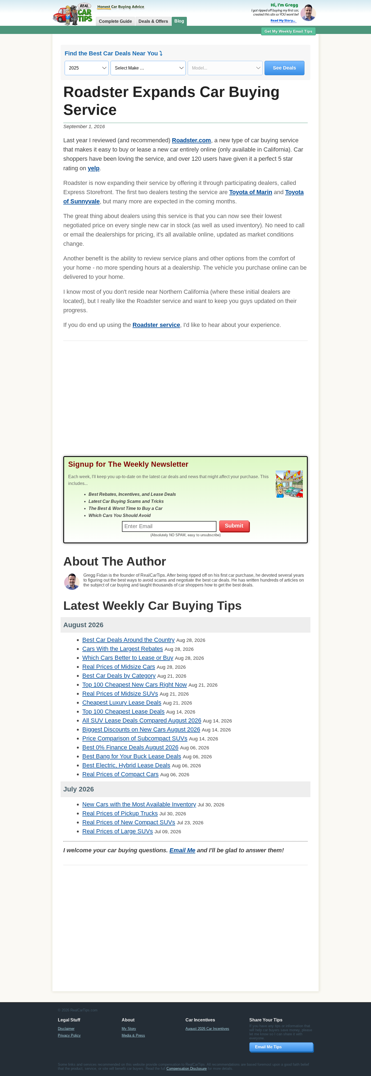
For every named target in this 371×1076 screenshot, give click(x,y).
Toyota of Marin (250, 192)
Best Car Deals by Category (119, 675)
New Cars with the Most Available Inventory (139, 804)
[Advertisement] (185, 404)
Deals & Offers (153, 21)
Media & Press (133, 1035)
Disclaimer (66, 1029)
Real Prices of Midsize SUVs (120, 693)
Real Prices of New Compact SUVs (128, 822)
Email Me (182, 850)
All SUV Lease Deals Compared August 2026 (141, 720)
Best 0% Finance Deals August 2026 (130, 747)
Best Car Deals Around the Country (128, 639)
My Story (129, 1029)
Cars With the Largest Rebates (122, 648)
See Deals (284, 68)
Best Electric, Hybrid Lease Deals (126, 765)
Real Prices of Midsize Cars (118, 666)
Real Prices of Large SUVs (117, 831)
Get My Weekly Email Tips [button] (288, 31)
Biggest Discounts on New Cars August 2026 (141, 729)
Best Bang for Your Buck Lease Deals (131, 756)
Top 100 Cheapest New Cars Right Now (134, 684)
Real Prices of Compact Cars (120, 774)
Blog (179, 21)
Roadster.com (191, 140)
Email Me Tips (268, 1047)
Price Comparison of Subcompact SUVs (134, 738)
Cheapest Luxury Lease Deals (121, 702)
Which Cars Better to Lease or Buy (127, 657)
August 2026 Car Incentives (207, 1029)
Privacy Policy (69, 1035)
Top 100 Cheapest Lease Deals (123, 711)
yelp (93, 168)
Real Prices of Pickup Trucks (120, 813)
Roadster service (156, 324)
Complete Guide (115, 21)
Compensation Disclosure (186, 1068)
